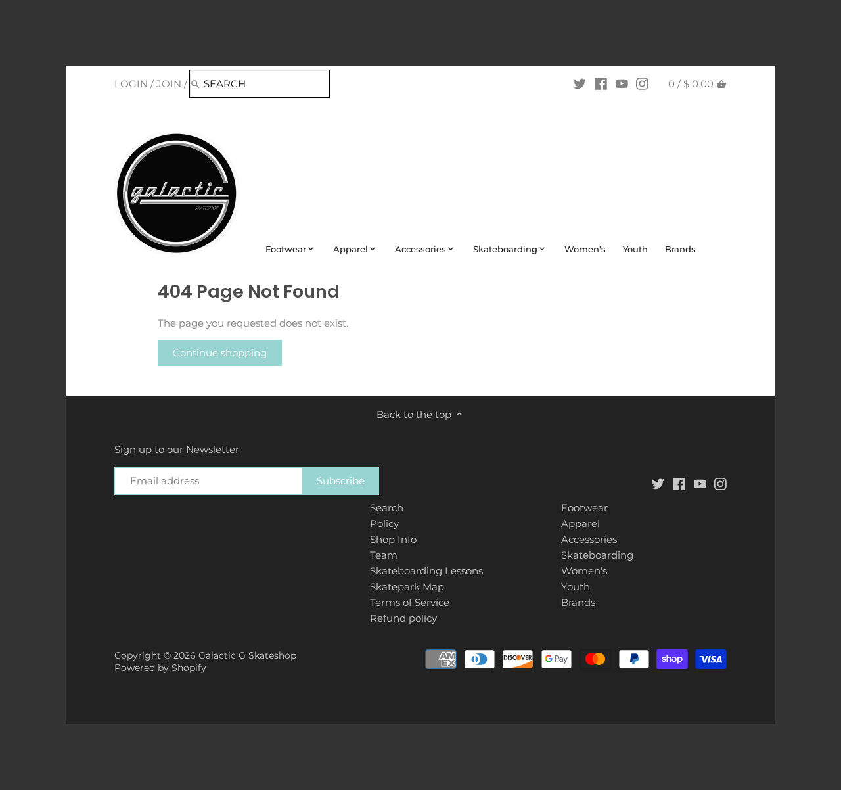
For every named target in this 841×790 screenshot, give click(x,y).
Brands (578, 602)
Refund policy (403, 618)
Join (168, 84)
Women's (584, 571)
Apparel (580, 523)
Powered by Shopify (160, 667)
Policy (384, 523)
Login (131, 84)
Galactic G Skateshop (247, 655)
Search (386, 507)
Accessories (589, 539)
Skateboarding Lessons (426, 571)
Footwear (584, 507)
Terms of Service (409, 602)
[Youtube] (622, 83)
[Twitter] (580, 83)
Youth (575, 586)
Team (384, 555)
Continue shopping (220, 352)
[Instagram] (642, 83)
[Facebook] (601, 83)
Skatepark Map (407, 586)
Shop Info (393, 539)
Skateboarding (597, 555)
